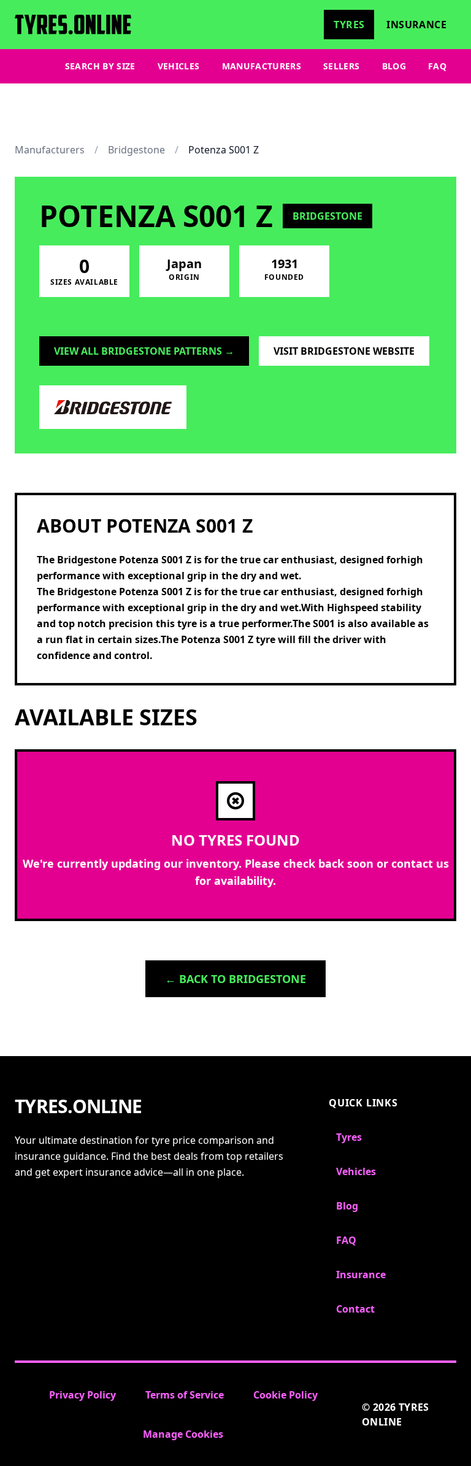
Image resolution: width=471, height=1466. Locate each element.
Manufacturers (262, 66)
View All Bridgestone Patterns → (144, 351)
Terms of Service (184, 1395)
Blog (394, 66)
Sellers (341, 66)
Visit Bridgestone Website (344, 351)
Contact (355, 1309)
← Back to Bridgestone (235, 978)
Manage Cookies (183, 1434)
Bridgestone (136, 149)
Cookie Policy (285, 1395)
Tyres (349, 24)
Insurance (416, 24)
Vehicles (179, 66)
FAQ (437, 66)
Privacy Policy (82, 1395)
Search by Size (100, 66)
